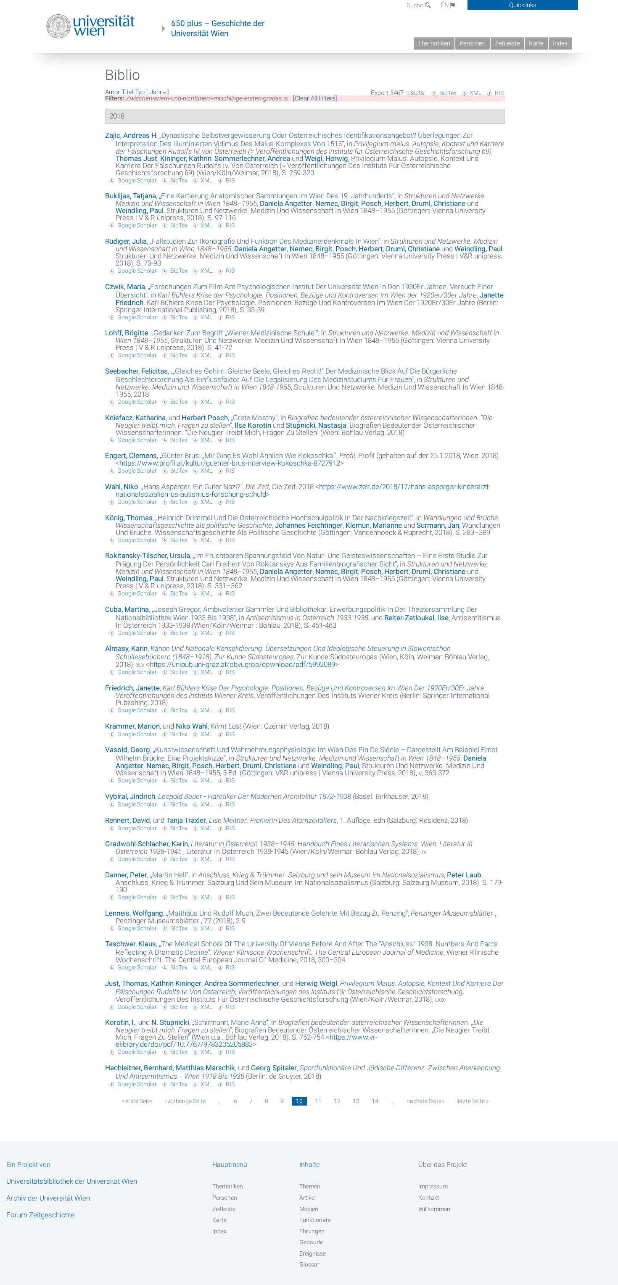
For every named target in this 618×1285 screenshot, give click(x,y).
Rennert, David (127, 820)
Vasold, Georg (127, 749)
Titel (127, 92)
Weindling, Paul (140, 210)
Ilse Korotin (253, 425)
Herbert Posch (205, 417)
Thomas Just (136, 158)
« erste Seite (136, 1101)
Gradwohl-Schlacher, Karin (146, 844)
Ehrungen (312, 1231)
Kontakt (428, 1197)
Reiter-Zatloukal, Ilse (416, 618)
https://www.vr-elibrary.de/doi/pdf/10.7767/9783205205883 (247, 1040)
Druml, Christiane (438, 203)
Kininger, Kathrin (185, 158)
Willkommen (434, 1209)
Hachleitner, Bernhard (139, 1068)
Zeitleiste (507, 43)
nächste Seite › (425, 1101)
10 (299, 1101)
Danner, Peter (126, 875)
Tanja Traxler (186, 820)
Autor (112, 92)
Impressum (433, 1186)
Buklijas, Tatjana (130, 196)
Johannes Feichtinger (309, 525)
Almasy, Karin (126, 648)
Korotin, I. (120, 1022)
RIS (499, 93)
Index (560, 43)
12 (337, 1101)
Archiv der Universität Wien (48, 1198)
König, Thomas (129, 517)
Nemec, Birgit (336, 203)
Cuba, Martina (127, 609)
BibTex (448, 93)
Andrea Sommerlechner (241, 983)
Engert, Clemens (131, 455)
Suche (415, 5)
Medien (308, 1209)
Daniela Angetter (286, 203)
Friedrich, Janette (132, 688)
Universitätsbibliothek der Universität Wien (71, 1181)
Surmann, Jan (438, 525)
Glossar (309, 1264)
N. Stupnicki (170, 1022)
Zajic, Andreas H (130, 135)
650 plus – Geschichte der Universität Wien (217, 28)
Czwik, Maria (125, 286)
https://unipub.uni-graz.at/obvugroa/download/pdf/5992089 (242, 664)
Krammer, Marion (132, 726)
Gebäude (311, 1242)
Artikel (307, 1197)
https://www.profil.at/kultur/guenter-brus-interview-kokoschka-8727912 (229, 463)
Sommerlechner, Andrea (252, 158)
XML (475, 93)
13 (356, 1101)
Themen (309, 1186)
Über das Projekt (442, 1165)
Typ (140, 92)
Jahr (156, 92)
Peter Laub (464, 875)
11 (318, 1101)
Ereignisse (312, 1253)
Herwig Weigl (316, 983)
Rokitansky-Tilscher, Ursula (147, 555)
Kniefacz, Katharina (135, 417)
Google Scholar (137, 180)
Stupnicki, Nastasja (316, 425)
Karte (536, 43)
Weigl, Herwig (326, 158)
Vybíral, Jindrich (130, 796)
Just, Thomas (126, 983)
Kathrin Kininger (176, 983)
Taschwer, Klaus (130, 944)
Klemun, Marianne (374, 525)
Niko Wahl (192, 726)
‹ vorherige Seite (185, 1101)
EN (445, 5)
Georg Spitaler (274, 1068)
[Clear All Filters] (315, 98)
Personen (473, 43)
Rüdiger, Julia (126, 241)
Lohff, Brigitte (126, 333)
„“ (294, 139)
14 (375, 1101)
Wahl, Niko (121, 486)
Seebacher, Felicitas (136, 371)
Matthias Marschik (205, 1068)
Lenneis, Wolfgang (134, 913)
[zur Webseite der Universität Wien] (90, 26)
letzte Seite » (473, 1101)
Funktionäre (315, 1220)
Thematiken (434, 43)
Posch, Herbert (385, 203)
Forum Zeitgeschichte (40, 1215)
